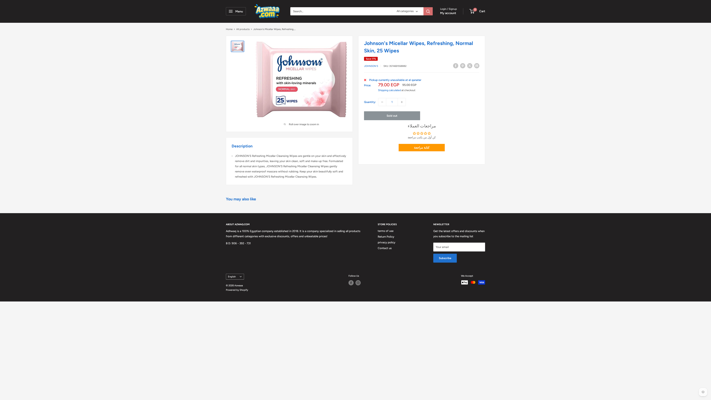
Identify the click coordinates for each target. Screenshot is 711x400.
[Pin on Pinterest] (462, 65)
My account (448, 13)
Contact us (385, 248)
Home (229, 29)
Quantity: (370, 102)
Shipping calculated (389, 90)
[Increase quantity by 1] (402, 102)
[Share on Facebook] (455, 65)
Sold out (392, 115)
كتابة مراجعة (422, 147)
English (232, 276)
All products (243, 29)
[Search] (428, 11)
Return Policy (386, 236)
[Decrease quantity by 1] (382, 102)
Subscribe (445, 258)
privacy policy (386, 242)
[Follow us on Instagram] (358, 282)
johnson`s (371, 66)
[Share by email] (476, 65)
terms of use (385, 231)
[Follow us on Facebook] (351, 282)
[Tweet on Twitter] (469, 65)
